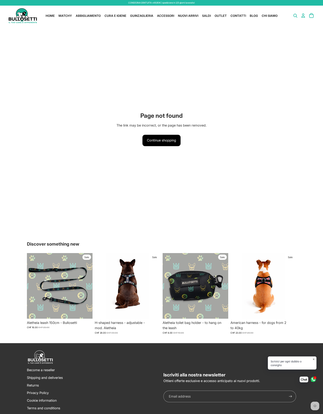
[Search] (295, 16)
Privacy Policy (38, 393)
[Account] (303, 15)
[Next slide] (154, 286)
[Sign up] (290, 397)
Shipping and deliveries (45, 378)
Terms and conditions (43, 408)
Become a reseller (41, 370)
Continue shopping (161, 140)
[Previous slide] (100, 286)
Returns (33, 385)
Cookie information (42, 401)
